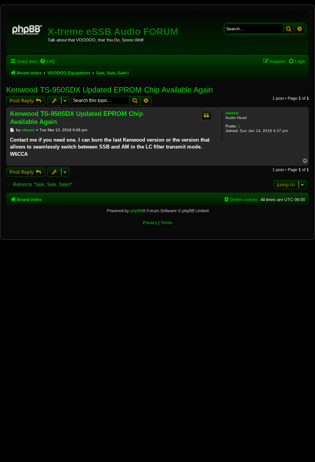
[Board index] (28, 29)
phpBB (136, 210)
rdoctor (232, 113)
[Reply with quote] (207, 115)
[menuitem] (47, 61)
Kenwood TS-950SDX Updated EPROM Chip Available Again (109, 90)
